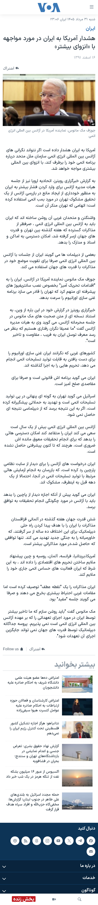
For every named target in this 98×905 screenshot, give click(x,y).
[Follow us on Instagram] (47, 840)
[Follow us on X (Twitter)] (69, 840)
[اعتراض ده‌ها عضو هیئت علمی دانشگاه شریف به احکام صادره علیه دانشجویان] (77, 684)
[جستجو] (79, 899)
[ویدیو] (54, 899)
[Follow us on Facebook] (91, 840)
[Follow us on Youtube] (58, 840)
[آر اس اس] (25, 840)
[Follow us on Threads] (36, 840)
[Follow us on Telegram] (80, 840)
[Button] (11, 68)
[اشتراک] (91, 851)
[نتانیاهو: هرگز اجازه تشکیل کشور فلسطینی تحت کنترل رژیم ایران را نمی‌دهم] (77, 729)
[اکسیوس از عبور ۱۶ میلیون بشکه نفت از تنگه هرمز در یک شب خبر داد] (77, 778)
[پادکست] (14, 840)
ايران (90, 28)
